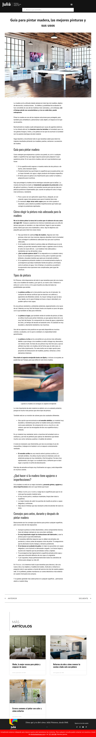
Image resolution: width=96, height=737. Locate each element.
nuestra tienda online (26, 285)
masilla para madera (29, 492)
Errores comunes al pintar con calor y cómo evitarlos (27, 709)
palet (51, 154)
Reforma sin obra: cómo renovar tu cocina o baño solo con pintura (66, 665)
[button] (71, 4)
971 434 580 (52, 734)
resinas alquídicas (49, 425)
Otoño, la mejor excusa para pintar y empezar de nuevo (26, 665)
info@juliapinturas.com (37, 734)
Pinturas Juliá (20, 565)
